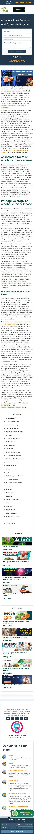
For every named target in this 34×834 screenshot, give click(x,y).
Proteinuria (9, 493)
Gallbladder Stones (12, 442)
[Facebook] (12, 718)
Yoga (7, 472)
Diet (7, 503)
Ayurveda (9, 489)
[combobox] (5, 35)
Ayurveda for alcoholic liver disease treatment (16, 323)
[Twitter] (8, 718)
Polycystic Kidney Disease (14, 482)
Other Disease (10, 486)
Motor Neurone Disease (13, 455)
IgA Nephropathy (11, 418)
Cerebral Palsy (10, 523)
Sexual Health (10, 445)
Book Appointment (17, 831)
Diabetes (9, 506)
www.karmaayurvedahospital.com (12, 407)
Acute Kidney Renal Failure (14, 476)
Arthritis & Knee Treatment (14, 459)
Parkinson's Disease (12, 516)
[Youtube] (21, 718)
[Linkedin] (26, 718)
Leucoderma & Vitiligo (13, 452)
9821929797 (17, 61)
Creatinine (9, 496)
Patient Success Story (13, 479)
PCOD (7, 462)
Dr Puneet (9, 435)
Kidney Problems (11, 465)
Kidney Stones (10, 510)
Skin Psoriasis (10, 448)
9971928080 (25, 2)
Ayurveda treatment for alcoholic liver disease (14, 282)
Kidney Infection (11, 513)
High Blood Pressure (12, 428)
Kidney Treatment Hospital (14, 432)
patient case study (12, 425)
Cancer (8, 469)
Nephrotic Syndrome (12, 499)
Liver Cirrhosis (10, 520)
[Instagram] (17, 718)
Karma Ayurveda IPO (12, 421)
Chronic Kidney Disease (13, 438)
